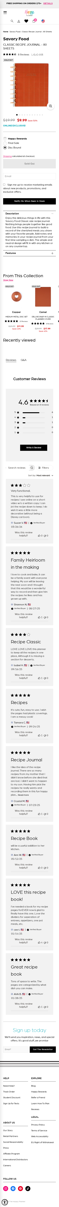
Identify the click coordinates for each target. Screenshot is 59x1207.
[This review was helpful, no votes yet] (39, 535)
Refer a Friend (38, 1097)
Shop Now (8, 280)
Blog (33, 1086)
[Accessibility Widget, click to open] (5, 1202)
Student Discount (11, 1097)
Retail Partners (10, 1136)
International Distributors (15, 1160)
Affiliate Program (11, 1154)
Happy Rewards (39, 1092)
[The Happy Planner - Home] (29, 12)
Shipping (7, 156)
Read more (23, 795)
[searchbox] (17, 467)
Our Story (8, 1130)
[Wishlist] (26, 21)
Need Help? (9, 1086)
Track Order (9, 1092)
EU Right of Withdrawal (42, 1142)
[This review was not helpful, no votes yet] (45, 535)
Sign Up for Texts (11, 1103)
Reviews (35, 1109)
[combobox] (40, 475)
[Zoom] (50, 106)
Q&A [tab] (24, 360)
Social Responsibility (13, 1142)
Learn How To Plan (40, 1103)
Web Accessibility (39, 1136)
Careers (7, 1165)
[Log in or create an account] (18, 21)
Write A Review (33, 448)
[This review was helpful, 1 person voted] (39, 617)
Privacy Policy (38, 1125)
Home (5, 32)
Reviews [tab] (11, 360)
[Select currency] (44, 21)
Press (6, 1148)
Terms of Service (39, 1131)
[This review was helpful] (39, 942)
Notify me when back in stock (29, 201)
